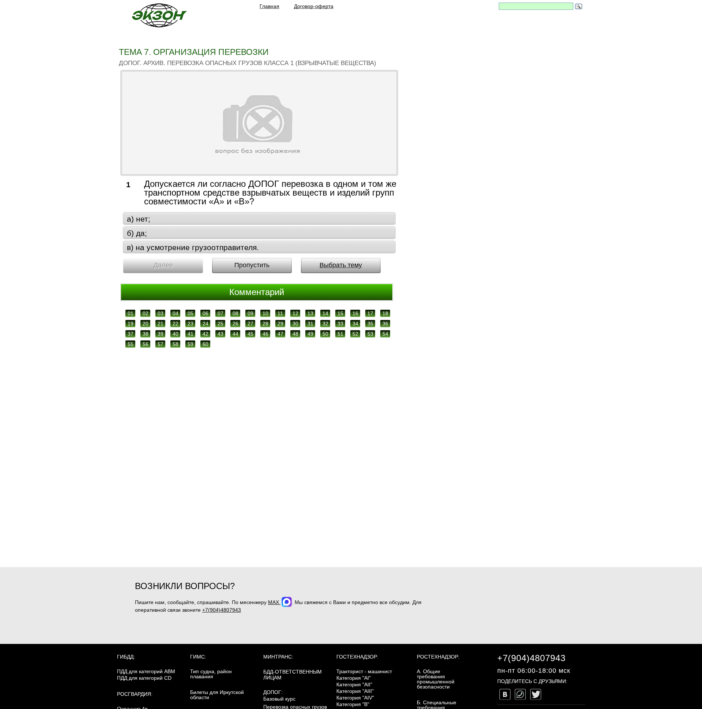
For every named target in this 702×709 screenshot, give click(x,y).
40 (175, 334)
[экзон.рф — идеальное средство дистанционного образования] (159, 15)
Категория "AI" (353, 678)
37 (130, 334)
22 (175, 324)
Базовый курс (279, 699)
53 (370, 334)
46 (265, 334)
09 (250, 313)
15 (340, 313)
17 (370, 313)
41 (190, 334)
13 (310, 313)
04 (175, 313)
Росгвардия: (134, 694)
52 (355, 334)
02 (145, 313)
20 (145, 324)
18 (385, 313)
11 (280, 313)
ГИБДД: (126, 657)
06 (205, 313)
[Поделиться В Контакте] (504, 694)
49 (310, 334)
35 (370, 324)
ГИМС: (198, 657)
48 (295, 334)
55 (130, 344)
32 (325, 324)
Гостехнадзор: (357, 657)
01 (130, 313)
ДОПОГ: (273, 692)
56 (145, 344)
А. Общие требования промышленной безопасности (435, 679)
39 (160, 334)
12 (295, 313)
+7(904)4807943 (221, 610)
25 (220, 324)
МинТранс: (278, 657)
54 (385, 334)
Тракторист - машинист (364, 671)
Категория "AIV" (355, 698)
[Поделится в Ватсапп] (520, 694)
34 (355, 324)
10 (265, 313)
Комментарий (256, 292)
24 (205, 324)
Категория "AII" (354, 684)
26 (235, 324)
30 (295, 324)
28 (265, 324)
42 (205, 334)
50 (325, 334)
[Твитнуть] (535, 694)
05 (190, 313)
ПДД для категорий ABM (146, 671)
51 (340, 334)
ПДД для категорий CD (144, 678)
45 (250, 334)
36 (385, 324)
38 (145, 334)
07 (220, 313)
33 (340, 324)
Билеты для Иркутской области (217, 694)
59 (190, 344)
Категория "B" (352, 704)
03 (160, 313)
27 (250, 324)
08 (235, 313)
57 (160, 344)
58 (175, 344)
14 (325, 313)
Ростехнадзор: (438, 657)
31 (310, 324)
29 (280, 324)
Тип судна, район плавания (211, 673)
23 (190, 324)
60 (205, 344)
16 (355, 313)
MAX (274, 602)
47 (280, 334)
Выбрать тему (341, 265)
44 (235, 334)
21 (160, 324)
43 (220, 334)
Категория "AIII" (355, 691)
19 (130, 324)
